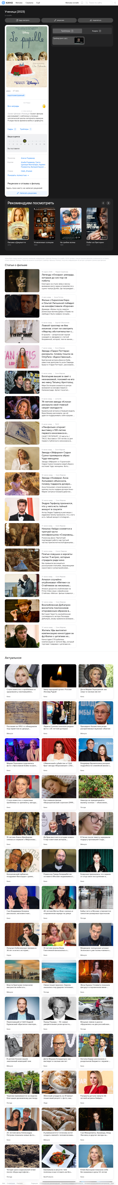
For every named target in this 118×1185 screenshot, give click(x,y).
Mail (3, 1183)
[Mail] (3, 3)
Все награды (13, 106)
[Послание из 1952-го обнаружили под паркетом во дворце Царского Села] (22, 718)
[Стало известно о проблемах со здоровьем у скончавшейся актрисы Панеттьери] (22, 681)
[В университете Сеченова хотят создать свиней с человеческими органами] (59, 1125)
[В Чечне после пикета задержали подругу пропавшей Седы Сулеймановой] (96, 829)
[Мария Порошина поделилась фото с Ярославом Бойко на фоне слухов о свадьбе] (22, 755)
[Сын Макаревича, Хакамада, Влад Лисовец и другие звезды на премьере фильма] (96, 1125)
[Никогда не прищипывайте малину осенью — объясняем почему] (96, 792)
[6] (29, 144)
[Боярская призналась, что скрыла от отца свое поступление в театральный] (96, 866)
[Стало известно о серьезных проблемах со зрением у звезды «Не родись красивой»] (22, 792)
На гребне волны (67, 242)
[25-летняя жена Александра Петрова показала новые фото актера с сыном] (22, 1125)
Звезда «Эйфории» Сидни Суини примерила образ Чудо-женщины (56, 455)
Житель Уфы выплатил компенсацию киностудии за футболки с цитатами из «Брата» (58, 633)
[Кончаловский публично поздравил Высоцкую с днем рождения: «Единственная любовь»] (22, 866)
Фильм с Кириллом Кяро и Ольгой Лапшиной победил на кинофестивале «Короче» (58, 303)
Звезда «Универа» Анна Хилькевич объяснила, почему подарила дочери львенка (56, 481)
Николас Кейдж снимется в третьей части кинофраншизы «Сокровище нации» (58, 532)
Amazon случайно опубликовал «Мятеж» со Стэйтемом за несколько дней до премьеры (56, 582)
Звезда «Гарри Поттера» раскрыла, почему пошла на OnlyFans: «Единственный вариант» (57, 354)
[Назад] (103, 203)
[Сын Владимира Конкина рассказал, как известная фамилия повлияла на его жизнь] (22, 903)
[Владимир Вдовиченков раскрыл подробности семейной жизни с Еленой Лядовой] (96, 755)
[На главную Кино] (9, 3)
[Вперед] (108, 203)
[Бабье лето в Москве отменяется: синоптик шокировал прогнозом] (96, 903)
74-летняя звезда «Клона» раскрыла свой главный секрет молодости (56, 405)
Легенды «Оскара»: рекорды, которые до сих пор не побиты (58, 278)
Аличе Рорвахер (28, 158)
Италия (29, 171)
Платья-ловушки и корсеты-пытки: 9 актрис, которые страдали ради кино (57, 557)
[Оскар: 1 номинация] (44, 106)
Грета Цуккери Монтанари (30, 163)
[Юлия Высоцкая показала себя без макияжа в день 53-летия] (96, 1162)
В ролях (10, 162)
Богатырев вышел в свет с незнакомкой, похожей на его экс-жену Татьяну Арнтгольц (58, 379)
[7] (33, 144)
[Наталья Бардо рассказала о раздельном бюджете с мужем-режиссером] (96, 1051)
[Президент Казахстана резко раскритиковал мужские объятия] (96, 718)
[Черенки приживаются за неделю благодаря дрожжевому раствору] (22, 1088)
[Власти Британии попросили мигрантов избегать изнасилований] (22, 977)
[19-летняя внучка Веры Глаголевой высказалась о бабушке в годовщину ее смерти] (59, 940)
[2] (13, 144)
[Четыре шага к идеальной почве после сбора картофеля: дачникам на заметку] (22, 1162)
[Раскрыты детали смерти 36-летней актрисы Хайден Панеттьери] (96, 1088)
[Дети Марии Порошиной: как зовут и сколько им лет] (96, 681)
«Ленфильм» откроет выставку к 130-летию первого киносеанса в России (54, 430)
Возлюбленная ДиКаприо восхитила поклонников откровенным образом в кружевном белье (56, 608)
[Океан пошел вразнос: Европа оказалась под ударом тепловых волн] (59, 977)
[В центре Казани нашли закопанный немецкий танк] (22, 1051)
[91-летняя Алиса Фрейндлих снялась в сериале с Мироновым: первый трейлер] (22, 829)
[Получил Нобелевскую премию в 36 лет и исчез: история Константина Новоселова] (22, 940)
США (23, 171)
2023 (8, 91)
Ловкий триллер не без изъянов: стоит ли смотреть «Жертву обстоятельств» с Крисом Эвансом (57, 328)
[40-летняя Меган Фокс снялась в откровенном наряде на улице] (59, 903)
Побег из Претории (95, 242)
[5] (25, 144)
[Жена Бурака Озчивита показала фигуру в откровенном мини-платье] (96, 977)
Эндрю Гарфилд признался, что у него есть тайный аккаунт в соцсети (57, 506)
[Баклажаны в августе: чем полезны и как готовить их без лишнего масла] (59, 1162)
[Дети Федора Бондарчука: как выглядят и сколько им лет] (59, 1051)
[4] (21, 144)
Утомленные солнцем (43, 242)
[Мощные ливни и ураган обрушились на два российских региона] (96, 1014)
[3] (17, 144)
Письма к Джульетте (17, 242)
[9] (40, 144)
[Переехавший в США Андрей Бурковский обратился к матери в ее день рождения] (22, 1014)
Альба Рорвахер (28, 162)
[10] (44, 144)
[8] (36, 144)
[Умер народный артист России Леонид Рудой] (59, 681)
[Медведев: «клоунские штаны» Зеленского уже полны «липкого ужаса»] (96, 940)
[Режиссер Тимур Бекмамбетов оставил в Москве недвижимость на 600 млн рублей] (59, 866)
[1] (10, 144)
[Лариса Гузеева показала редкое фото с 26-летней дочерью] (59, 718)
